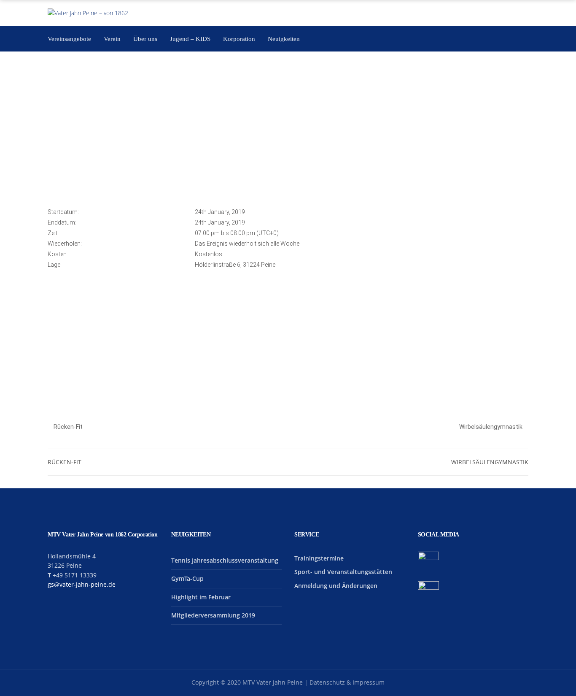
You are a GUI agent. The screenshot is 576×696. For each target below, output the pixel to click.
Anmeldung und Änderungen (335, 586)
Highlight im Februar (201, 597)
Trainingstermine (319, 558)
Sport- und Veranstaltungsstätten (343, 572)
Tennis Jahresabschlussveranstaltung (224, 560)
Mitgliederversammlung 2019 (213, 615)
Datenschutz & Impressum (347, 682)
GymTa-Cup (187, 578)
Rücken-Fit (67, 426)
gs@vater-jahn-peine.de (82, 584)
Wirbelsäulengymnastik (491, 426)
